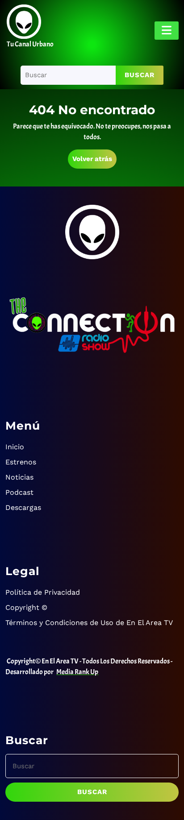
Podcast (19, 492)
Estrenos (20, 462)
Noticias (19, 477)
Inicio (14, 447)
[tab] (167, 30)
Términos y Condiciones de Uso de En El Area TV (89, 622)
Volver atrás (94, 161)
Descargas (23, 507)
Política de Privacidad (42, 592)
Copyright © (26, 607)
